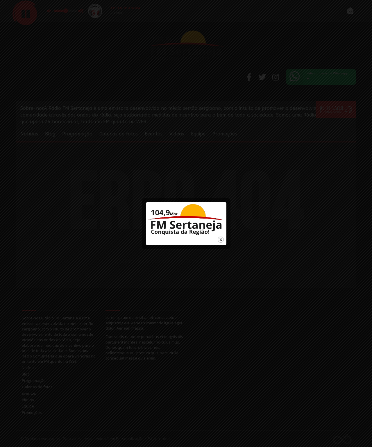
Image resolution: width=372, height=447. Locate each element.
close (220, 239)
